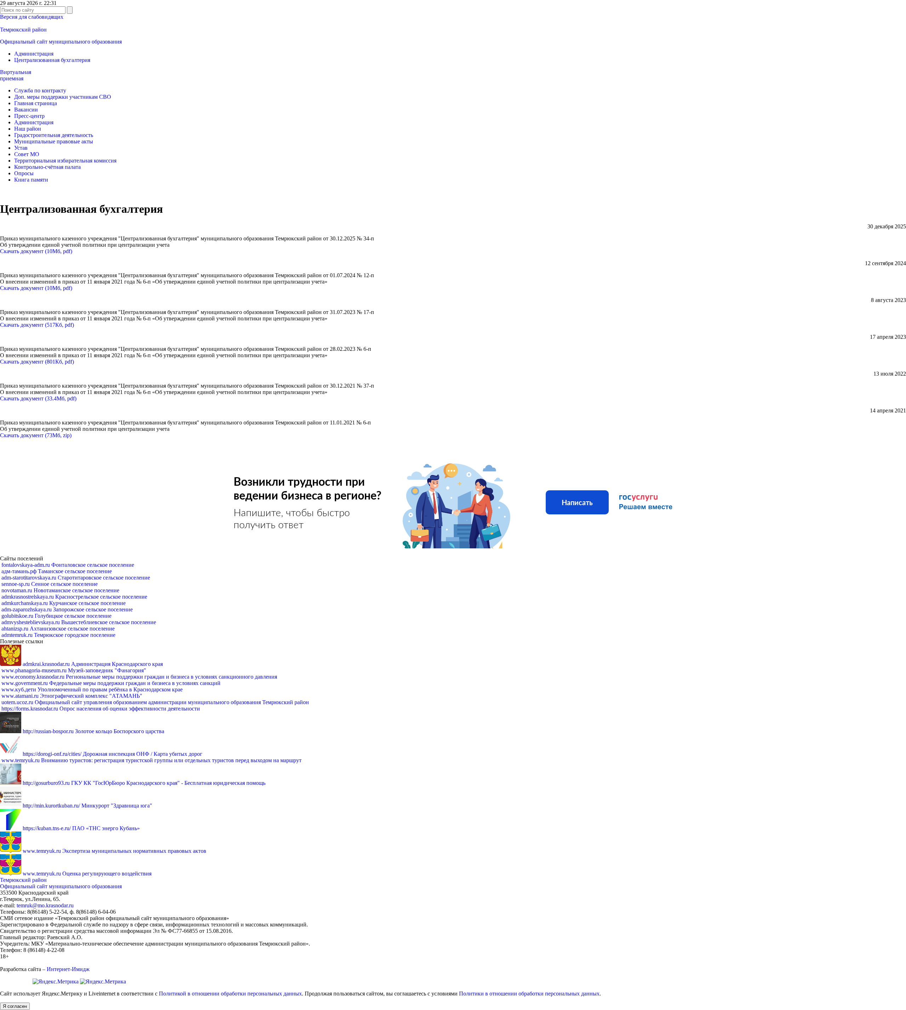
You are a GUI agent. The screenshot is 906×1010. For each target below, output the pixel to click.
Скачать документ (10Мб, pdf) (36, 251)
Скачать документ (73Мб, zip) (35, 435)
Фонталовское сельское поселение (67, 565)
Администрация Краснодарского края (93, 664)
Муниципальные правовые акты (53, 141)
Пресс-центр (29, 116)
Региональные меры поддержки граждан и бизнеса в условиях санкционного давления (139, 677)
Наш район (27, 129)
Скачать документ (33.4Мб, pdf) (38, 398)
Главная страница (35, 103)
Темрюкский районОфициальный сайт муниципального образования (61, 883)
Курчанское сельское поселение (63, 603)
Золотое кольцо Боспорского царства (93, 731)
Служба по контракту (40, 90)
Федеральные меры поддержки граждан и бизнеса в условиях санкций (110, 683)
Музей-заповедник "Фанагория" (73, 670)
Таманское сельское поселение (56, 571)
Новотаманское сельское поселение (60, 590)
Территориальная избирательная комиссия (65, 161)
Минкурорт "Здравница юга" (87, 806)
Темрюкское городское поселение (58, 635)
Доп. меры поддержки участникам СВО (62, 97)
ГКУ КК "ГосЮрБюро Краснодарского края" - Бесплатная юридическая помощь (144, 783)
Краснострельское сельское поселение (74, 597)
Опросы (24, 173)
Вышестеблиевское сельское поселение (78, 622)
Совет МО (26, 154)
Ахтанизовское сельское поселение (58, 629)
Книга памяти (31, 180)
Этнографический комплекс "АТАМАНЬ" (71, 696)
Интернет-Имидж (68, 969)
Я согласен (15, 1006)
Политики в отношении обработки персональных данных (529, 994)
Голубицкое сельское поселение (56, 616)
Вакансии (26, 110)
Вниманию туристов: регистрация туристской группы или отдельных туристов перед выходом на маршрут (151, 760)
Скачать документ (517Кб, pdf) (37, 325)
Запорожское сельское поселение (67, 609)
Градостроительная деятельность (53, 135)
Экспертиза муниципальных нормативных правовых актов (114, 851)
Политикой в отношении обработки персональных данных (230, 994)
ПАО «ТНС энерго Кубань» (81, 828)
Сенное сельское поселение (49, 584)
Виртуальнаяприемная (15, 75)
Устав (21, 148)
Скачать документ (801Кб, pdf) (37, 362)
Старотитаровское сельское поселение (75, 578)
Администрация (33, 54)
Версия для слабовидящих (31, 17)
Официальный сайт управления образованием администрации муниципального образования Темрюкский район (155, 702)
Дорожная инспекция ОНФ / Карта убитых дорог (112, 754)
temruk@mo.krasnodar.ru (45, 905)
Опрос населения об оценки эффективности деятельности (100, 709)
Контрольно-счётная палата (47, 167)
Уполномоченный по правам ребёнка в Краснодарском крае (92, 689)
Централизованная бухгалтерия (52, 60)
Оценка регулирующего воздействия (87, 874)
